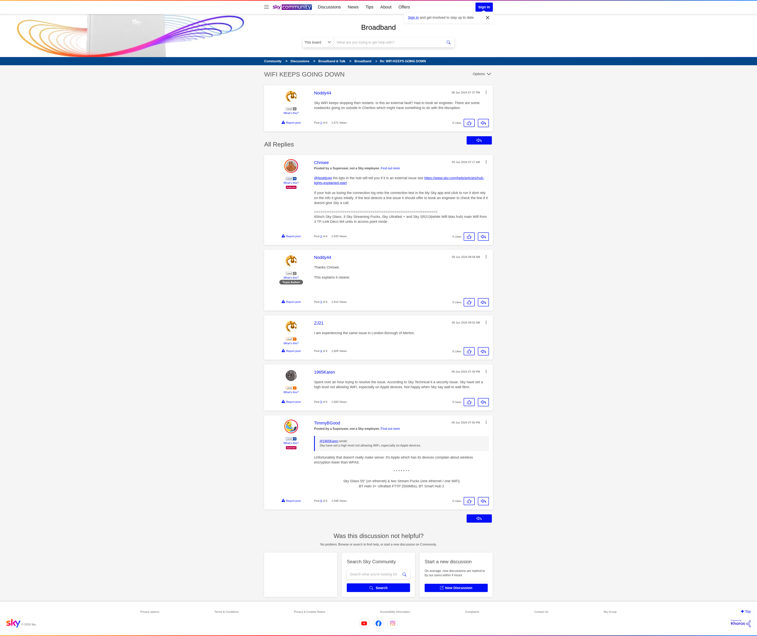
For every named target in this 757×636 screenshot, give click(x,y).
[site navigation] (266, 7)
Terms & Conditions (226, 611)
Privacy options (149, 611)
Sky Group (610, 611)
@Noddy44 (323, 178)
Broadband (378, 27)
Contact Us (541, 611)
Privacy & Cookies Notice (309, 611)
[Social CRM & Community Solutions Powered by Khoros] (741, 623)
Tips (369, 7)
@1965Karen (329, 441)
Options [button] (479, 74)
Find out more (390, 168)
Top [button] (748, 612)
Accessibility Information (395, 611)
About (386, 7)
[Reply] (483, 123)
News (353, 7)
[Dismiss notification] (488, 18)
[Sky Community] (292, 7)
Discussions (329, 7)
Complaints (472, 611)
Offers (404, 7)
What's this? (291, 113)
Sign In (484, 7)
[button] (486, 92)
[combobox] (388, 42)
